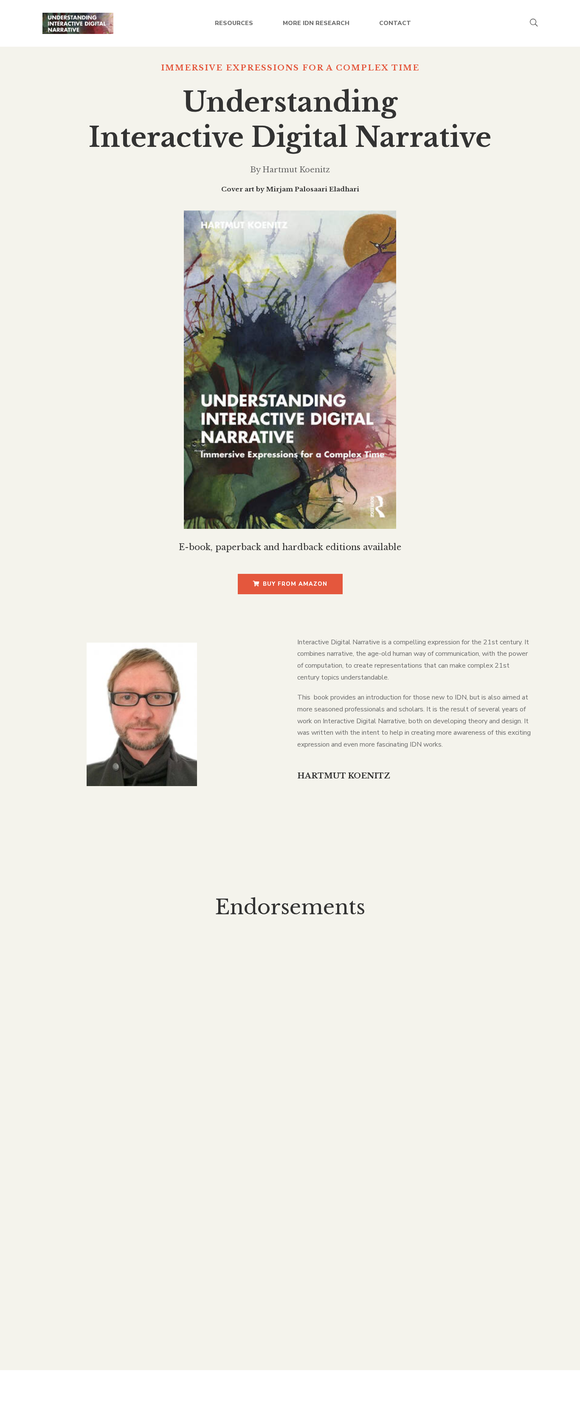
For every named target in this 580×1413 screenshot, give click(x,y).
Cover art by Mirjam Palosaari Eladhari (290, 189)
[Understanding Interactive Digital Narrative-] (77, 23)
